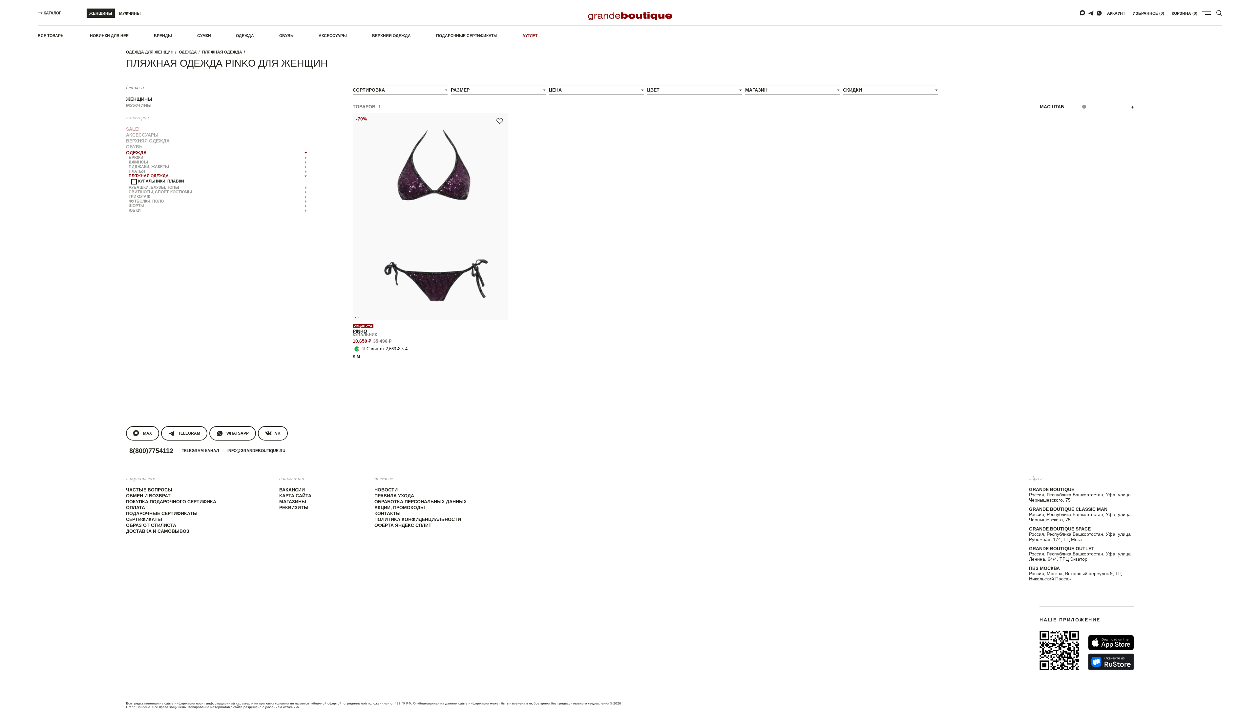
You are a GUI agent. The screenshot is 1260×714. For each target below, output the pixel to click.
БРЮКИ (136, 157)
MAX (147, 433)
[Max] (1083, 13)
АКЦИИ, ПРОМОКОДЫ (399, 507)
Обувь (286, 35)
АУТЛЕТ (529, 35)
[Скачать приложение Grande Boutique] (1059, 650)
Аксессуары (333, 35)
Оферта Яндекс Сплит (402, 525)
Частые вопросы (149, 489)
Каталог (52, 13)
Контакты (387, 513)
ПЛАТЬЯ (137, 171)
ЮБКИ (135, 210)
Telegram (189, 433)
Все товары (51, 35)
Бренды (163, 35)
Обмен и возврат (148, 495)
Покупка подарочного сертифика (171, 501)
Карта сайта (295, 495)
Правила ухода (394, 495)
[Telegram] (1091, 13)
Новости (386, 489)
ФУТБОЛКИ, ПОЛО (146, 201)
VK (278, 433)
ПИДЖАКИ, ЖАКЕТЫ (149, 166)
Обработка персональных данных (420, 501)
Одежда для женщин (150, 52)
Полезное (383, 478)
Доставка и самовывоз (157, 531)
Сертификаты (144, 519)
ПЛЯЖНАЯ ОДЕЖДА (222, 52)
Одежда (245, 35)
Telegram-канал (200, 450)
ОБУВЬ (134, 146)
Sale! (133, 129)
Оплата (135, 507)
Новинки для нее (109, 35)
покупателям (141, 478)
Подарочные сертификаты (466, 35)
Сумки (204, 35)
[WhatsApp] (1099, 13)
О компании (291, 478)
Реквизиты (293, 507)
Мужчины (130, 13)
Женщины (100, 13)
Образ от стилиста (151, 525)
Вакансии (292, 489)
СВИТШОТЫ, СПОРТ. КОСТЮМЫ (160, 192)
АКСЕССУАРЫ (142, 135)
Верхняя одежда (391, 35)
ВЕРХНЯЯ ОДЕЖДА (148, 140)
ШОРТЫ (136, 206)
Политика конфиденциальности (417, 519)
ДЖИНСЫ (138, 162)
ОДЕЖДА (188, 52)
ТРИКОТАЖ (139, 196)
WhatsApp (237, 433)
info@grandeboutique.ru (256, 450)
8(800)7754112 (151, 450)
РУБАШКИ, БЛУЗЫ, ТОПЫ (154, 187)
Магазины (292, 501)
